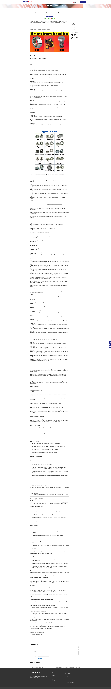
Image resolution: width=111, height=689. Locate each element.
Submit (40, 658)
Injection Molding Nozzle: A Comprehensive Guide (38, 667)
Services (53, 675)
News (53, 679)
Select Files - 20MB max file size (43, 656)
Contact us (59, 594)
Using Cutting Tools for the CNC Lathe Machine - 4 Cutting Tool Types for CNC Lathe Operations (42, 664)
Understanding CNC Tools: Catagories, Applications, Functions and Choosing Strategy (68, 667)
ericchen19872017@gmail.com (69, 682)
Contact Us (83, 2)
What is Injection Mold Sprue (60, 664)
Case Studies (54, 676)
